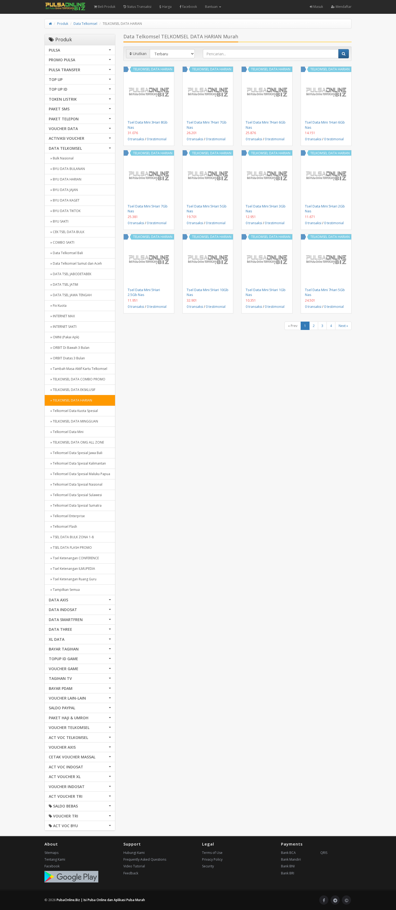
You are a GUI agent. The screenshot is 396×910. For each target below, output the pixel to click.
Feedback (130, 873)
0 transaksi (136, 139)
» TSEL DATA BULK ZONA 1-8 (71, 537)
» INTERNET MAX (62, 316)
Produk (62, 23)
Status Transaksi (138, 6)
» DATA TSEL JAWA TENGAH (70, 295)
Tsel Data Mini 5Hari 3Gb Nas (266, 208)
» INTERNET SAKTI (63, 326)
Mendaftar (343, 6)
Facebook (52, 866)
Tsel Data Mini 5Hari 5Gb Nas (207, 208)
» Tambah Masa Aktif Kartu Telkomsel (78, 368)
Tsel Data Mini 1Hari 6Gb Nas (325, 124)
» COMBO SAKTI (61, 242)
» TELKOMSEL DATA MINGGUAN (73, 421)
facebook (189, 6)
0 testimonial (156, 139)
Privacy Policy (212, 859)
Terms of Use (212, 852)
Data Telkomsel (85, 23)
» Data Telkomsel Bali (66, 253)
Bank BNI (288, 866)
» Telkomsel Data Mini (66, 432)
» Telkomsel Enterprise (67, 516)
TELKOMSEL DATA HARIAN (152, 69)
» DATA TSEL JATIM (63, 284)
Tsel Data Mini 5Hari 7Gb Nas (148, 208)
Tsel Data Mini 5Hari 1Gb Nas (266, 292)
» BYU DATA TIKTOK (65, 211)
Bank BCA (288, 852)
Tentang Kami (54, 859)
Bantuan (211, 6)
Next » (343, 325)
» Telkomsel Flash (63, 526)
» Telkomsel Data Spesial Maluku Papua (79, 474)
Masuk (317, 6)
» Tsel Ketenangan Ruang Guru (72, 579)
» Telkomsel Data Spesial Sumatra (75, 505)
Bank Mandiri (291, 859)
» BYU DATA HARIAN (65, 179)
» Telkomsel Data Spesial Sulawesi (75, 495)
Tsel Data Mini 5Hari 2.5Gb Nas (144, 292)
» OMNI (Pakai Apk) (64, 337)
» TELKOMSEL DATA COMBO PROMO (77, 379)
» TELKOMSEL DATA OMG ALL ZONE (76, 442)
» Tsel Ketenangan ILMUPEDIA (72, 568)
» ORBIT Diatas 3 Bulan (67, 358)
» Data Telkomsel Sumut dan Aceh (75, 263)
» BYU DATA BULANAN (67, 168)
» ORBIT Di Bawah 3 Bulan (69, 347)
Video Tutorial (134, 866)
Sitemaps (51, 852)
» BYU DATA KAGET (64, 200)
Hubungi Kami (134, 852)
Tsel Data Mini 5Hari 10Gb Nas (207, 292)
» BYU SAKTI (58, 221)
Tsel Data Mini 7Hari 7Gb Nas (207, 124)
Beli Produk (106, 6)
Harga (166, 6)
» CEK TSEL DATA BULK (66, 232)
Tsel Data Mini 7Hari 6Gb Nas (266, 124)
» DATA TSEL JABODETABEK (70, 274)
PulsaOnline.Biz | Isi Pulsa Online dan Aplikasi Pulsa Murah (101, 900)
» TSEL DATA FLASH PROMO (70, 547)
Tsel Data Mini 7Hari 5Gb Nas (325, 292)
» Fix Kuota (58, 305)
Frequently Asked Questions (144, 859)
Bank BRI (287, 873)
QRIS (323, 852)
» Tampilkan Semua (64, 589)
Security (208, 866)
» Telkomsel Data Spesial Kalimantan (77, 463)
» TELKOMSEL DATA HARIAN (70, 400)
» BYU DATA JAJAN (63, 190)
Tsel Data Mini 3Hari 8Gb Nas (148, 124)
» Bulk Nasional (61, 158)
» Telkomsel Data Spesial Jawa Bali (75, 453)
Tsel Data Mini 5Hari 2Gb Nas (325, 208)
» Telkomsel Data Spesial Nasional (75, 484)
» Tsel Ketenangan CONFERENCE (74, 558)
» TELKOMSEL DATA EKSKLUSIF (72, 389)
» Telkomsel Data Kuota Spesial (73, 410)
